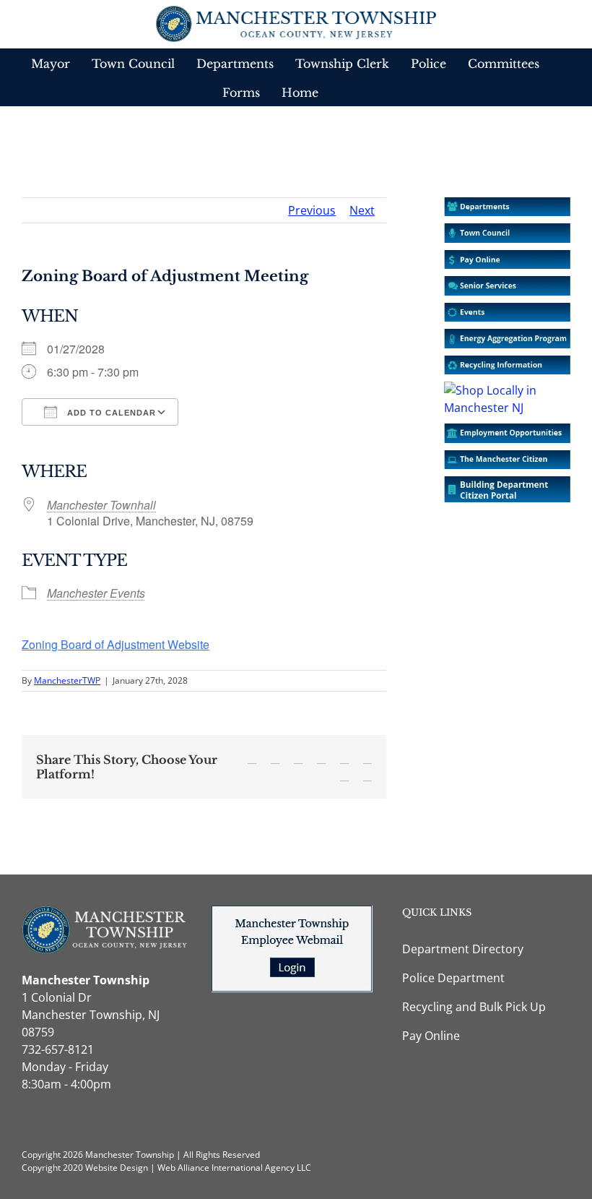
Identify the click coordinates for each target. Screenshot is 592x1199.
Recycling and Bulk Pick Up (474, 1007)
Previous (312, 210)
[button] (344, 91)
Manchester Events (96, 593)
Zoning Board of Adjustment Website (115, 644)
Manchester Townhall (101, 505)
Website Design (116, 1167)
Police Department (453, 978)
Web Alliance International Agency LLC (234, 1167)
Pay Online (431, 1036)
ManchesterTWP (67, 680)
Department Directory (462, 949)
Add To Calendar (110, 412)
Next (362, 210)
